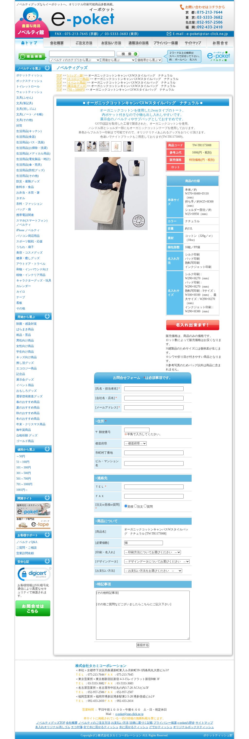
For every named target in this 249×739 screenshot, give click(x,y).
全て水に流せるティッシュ (100, 727)
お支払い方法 (120, 722)
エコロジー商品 (26, 368)
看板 (19, 303)
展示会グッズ (25, 379)
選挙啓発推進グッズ (29, 396)
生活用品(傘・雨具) (29, 164)
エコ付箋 (77, 727)
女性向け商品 (25, 346)
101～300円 (23, 467)
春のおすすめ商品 (28, 402)
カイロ (20, 291)
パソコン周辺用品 (28, 236)
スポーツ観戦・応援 (29, 241)
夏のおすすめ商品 (28, 407)
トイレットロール (28, 86)
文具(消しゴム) (26, 108)
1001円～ (22, 490)
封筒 (19, 125)
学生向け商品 (25, 351)
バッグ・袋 (23, 209)
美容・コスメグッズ (29, 252)
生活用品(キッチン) (29, 131)
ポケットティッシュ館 (217, 735)
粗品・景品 (23, 335)
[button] (35, 575)
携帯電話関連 (25, 215)
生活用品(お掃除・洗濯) (31, 148)
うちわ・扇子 (25, 247)
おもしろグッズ (26, 390)
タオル (20, 198)
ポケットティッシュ (29, 75)
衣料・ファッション (29, 203)
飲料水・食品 (25, 187)
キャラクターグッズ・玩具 (33, 280)
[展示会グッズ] (76, 86)
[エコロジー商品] (78, 79)
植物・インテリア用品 (30, 275)
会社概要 (72, 722)
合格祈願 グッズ (26, 435)
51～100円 (22, 462)
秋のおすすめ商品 (28, 413)
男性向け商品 (25, 340)
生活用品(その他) (27, 176)
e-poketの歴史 (186, 722)
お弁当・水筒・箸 (28, 192)
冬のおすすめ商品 (28, 418)
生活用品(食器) (26, 136)
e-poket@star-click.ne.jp (129, 714)
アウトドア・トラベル (30, 263)
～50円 (20, 456)
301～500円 (23, 473)
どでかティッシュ (160, 727)
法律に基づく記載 (141, 722)
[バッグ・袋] (75, 75)
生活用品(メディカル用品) (33, 153)
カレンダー (23, 286)
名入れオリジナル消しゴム (52, 727)
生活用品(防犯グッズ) (30, 170)
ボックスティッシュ (29, 81)
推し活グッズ (25, 363)
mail (197, 34)
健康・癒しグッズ (28, 258)
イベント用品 (25, 385)
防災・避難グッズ (28, 181)
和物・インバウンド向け (32, 269)
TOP (59, 75)
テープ (20, 297)
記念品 (20, 374)
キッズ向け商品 (26, 357)
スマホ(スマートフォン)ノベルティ (31, 222)
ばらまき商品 (25, 329)
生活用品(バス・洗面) (30, 142)
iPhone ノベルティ (28, 230)
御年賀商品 (23, 430)
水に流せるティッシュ (133, 727)
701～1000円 (24, 484)
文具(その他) (24, 120)
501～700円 (23, 478)
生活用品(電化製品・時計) (33, 159)
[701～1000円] (76, 89)
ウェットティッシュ (29, 92)
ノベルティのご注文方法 (94, 722)
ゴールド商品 (25, 441)
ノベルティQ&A (26, 542)
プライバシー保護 (165, 722)
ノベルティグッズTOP (50, 722)
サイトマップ (204, 722)
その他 (20, 308)
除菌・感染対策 (26, 323)
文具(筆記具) (24, 103)
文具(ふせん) (24, 97)
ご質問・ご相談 (26, 547)
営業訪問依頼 (25, 553)
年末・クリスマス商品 (30, 424)
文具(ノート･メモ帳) (29, 114)
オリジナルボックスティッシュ (193, 727)
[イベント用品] (76, 82)
